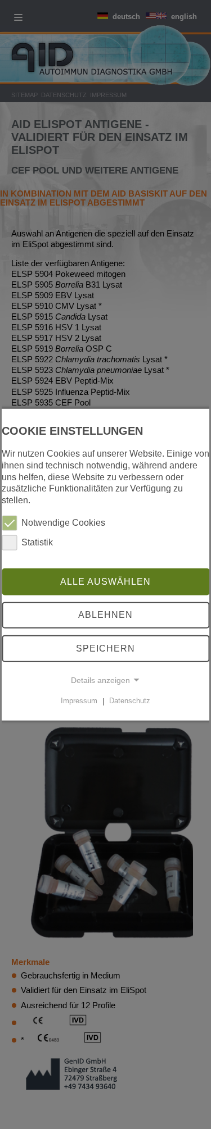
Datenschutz (129, 700)
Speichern (105, 648)
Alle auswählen (105, 581)
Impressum (79, 700)
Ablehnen (105, 615)
